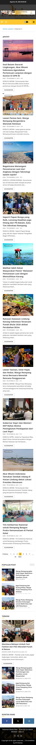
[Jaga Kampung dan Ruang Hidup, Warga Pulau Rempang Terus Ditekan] (8, 575)
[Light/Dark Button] (26, 22)
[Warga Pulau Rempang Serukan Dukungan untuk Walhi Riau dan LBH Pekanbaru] (8, 589)
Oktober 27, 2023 (13, 381)
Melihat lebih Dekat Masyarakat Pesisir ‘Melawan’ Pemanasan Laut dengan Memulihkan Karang (18, 272)
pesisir (10, 29)
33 (15, 557)
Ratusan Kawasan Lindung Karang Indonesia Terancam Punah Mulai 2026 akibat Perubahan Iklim (17, 323)
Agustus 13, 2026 (22, 678)
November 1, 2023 (13, 279)
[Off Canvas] (2, 22)
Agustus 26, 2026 (19, 652)
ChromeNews (30, 741)
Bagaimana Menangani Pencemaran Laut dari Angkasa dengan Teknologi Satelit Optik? (16, 170)
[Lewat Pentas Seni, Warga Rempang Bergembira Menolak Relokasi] (18, 104)
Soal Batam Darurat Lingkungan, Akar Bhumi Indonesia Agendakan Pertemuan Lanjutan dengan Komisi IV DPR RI (17, 70)
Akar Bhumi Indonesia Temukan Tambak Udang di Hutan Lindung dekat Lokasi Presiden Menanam (17, 478)
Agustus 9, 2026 (22, 706)
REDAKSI (14, 732)
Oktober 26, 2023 (13, 434)
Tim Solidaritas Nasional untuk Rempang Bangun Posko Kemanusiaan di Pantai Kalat (18, 528)
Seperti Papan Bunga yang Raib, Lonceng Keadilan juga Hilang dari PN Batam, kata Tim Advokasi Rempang (17, 221)
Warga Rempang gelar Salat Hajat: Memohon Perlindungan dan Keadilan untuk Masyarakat (24, 672)
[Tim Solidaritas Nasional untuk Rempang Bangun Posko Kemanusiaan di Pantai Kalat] (18, 511)
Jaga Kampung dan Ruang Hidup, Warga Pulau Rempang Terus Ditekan (24, 575)
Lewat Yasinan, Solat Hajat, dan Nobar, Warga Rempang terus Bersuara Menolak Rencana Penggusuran (17, 373)
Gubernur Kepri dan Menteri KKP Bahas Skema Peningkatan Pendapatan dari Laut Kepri (18, 427)
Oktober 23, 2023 (13, 536)
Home (5, 29)
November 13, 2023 (13, 78)
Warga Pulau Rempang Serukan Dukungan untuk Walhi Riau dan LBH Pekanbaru (24, 589)
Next (19, 557)
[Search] (30, 22)
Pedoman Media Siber (10, 729)
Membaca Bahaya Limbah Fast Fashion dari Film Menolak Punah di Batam (23, 603)
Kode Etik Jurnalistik (26, 729)
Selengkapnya (8, 90)
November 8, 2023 (13, 177)
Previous (5, 554)
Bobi (4, 78)
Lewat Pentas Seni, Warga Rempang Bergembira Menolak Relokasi (16, 121)
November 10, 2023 (13, 126)
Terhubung (33, 22)
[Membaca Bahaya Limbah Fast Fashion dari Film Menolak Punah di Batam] (8, 603)
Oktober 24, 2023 (13, 485)
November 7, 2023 (13, 228)
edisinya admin (6, 652)
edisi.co (21, 732)
